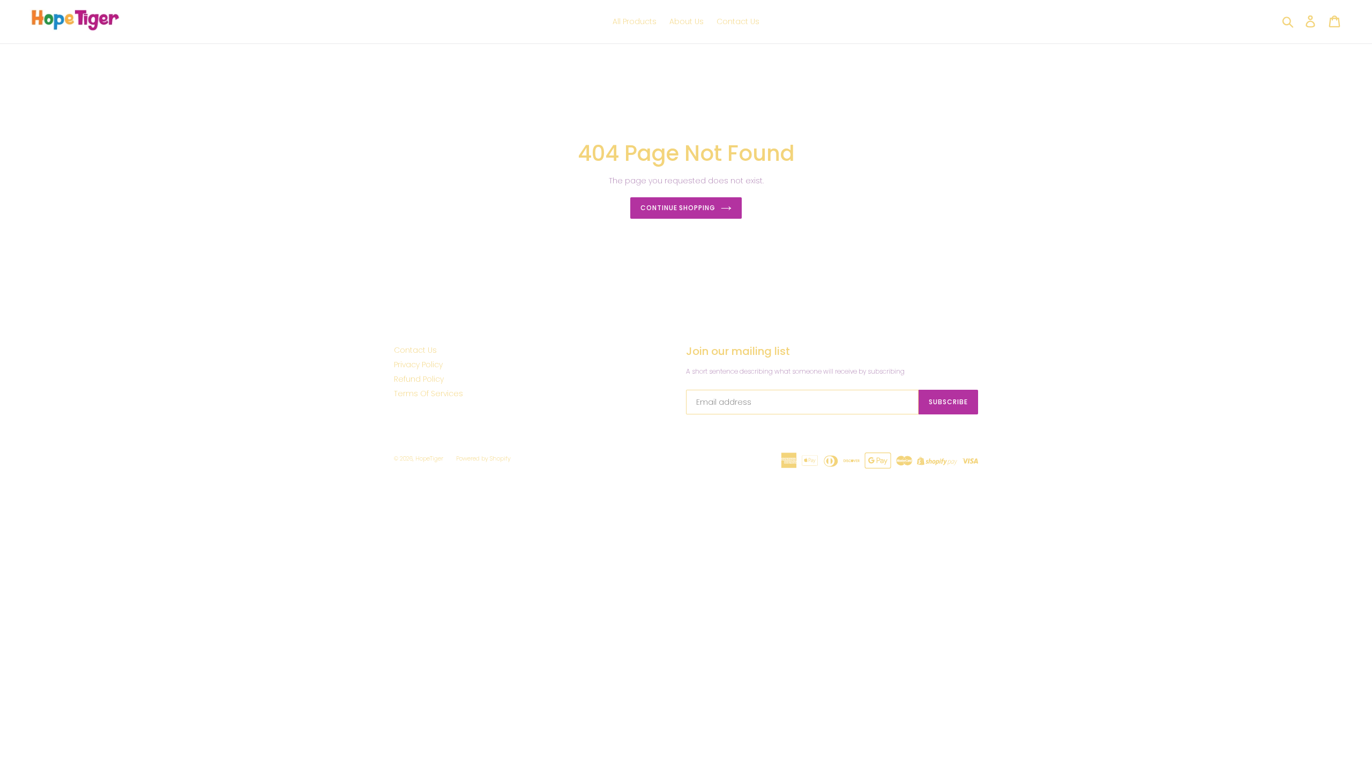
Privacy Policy (418, 364)
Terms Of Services (428, 393)
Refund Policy (419, 379)
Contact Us (738, 21)
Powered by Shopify (483, 458)
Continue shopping (677, 207)
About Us (686, 21)
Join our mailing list (738, 351)
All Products (635, 21)
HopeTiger (429, 458)
